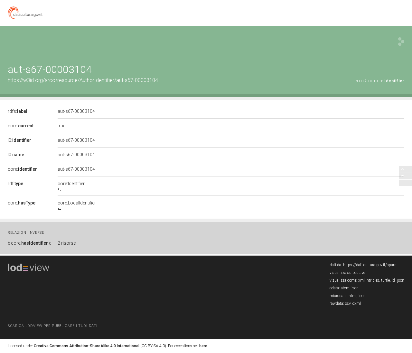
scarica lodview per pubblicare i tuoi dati (52, 326)
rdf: (15, 183)
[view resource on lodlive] (401, 41)
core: (20, 125)
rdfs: (17, 111)
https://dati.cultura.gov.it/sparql (370, 265)
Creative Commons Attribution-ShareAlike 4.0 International (86, 346)
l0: (19, 140)
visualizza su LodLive (347, 272)
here (203, 346)
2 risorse (67, 243)
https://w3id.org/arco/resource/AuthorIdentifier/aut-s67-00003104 (83, 80)
